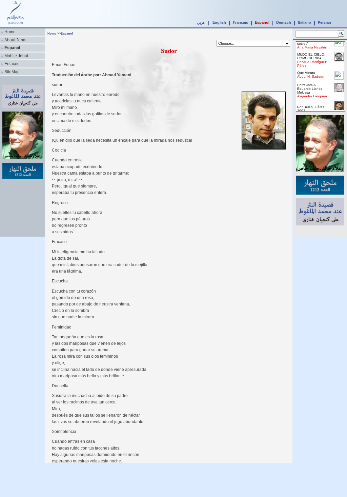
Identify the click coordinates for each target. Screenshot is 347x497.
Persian (324, 22)
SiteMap (12, 71)
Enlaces (11, 63)
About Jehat (15, 40)
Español (262, 22)
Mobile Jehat (16, 56)
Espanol (12, 47)
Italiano (304, 22)
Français (240, 22)
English (219, 22)
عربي (201, 22)
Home (10, 31)
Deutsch (283, 22)
